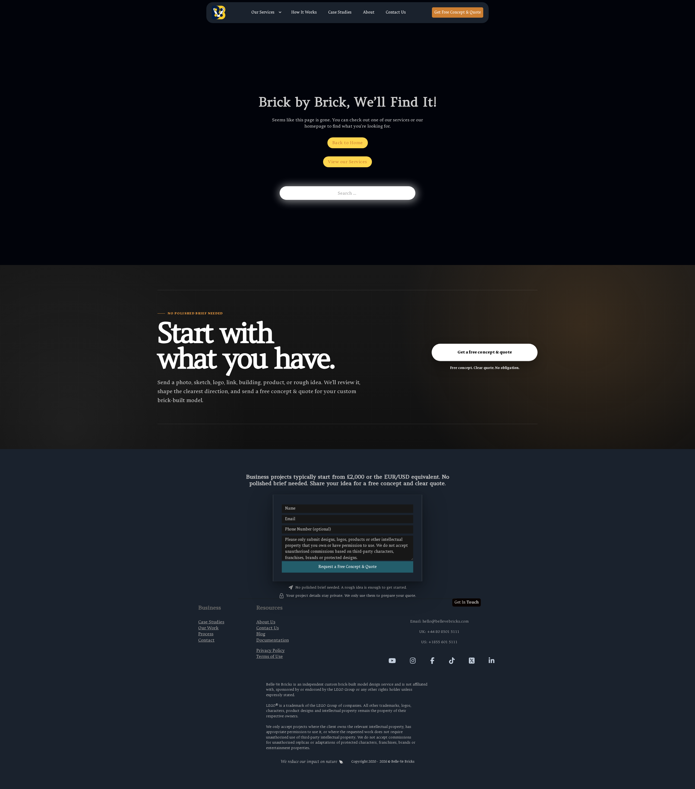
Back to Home (347, 143)
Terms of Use (269, 656)
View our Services (347, 162)
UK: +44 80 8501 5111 (439, 631)
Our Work (208, 628)
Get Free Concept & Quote (457, 12)
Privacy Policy (270, 650)
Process (205, 634)
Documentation (272, 640)
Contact (206, 640)
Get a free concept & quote (484, 352)
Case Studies (340, 12)
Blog (260, 634)
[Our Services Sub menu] (280, 12)
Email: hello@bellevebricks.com (439, 621)
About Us (265, 622)
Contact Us (396, 12)
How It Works (304, 12)
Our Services (262, 12)
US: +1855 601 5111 (439, 642)
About (368, 12)
